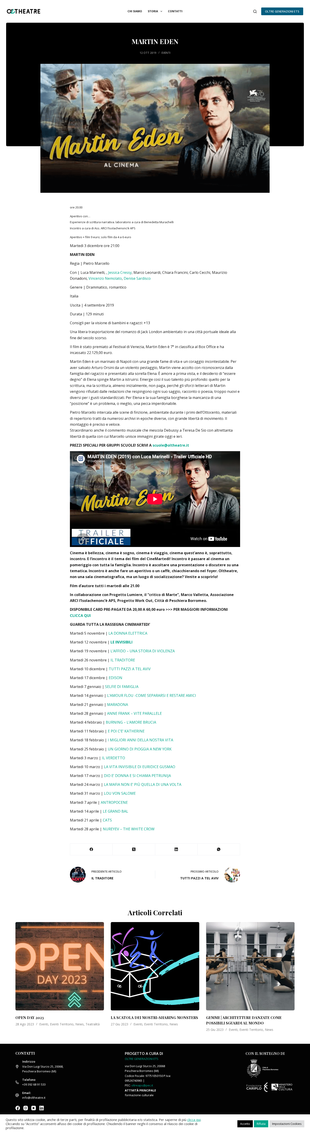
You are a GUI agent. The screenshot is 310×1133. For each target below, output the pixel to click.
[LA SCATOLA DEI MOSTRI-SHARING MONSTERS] (155, 966)
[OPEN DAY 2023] (59, 966)
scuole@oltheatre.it (171, 445)
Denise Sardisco (137, 278)
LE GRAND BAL (115, 811)
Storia (153, 11)
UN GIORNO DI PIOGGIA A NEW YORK (140, 749)
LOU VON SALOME (120, 793)
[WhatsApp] (219, 849)
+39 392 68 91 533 (34, 1084)
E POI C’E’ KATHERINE (126, 731)
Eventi (166, 53)
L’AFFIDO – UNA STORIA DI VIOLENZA (143, 650)
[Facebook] (91, 849)
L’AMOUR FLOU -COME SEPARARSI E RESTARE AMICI (151, 695)
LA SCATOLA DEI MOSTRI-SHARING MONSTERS (154, 1017)
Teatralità (93, 1024)
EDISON (115, 677)
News (79, 1024)
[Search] (255, 11)
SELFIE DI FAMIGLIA (121, 686)
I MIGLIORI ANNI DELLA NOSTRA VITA (140, 739)
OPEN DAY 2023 (29, 1017)
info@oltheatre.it (33, 1098)
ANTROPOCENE (114, 802)
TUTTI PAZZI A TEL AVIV (130, 668)
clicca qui (194, 1119)
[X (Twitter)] (134, 849)
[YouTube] (33, 1108)
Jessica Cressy (120, 272)
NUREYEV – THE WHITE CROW (129, 828)
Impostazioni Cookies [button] (287, 1124)
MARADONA (117, 704)
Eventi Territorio (62, 1024)
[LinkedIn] (176, 849)
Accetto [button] (245, 1124)
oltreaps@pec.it (142, 1085)
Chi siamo (135, 11)
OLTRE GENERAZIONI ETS (282, 11)
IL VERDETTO (113, 757)
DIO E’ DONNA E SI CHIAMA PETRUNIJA (137, 775)
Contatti (175, 11)
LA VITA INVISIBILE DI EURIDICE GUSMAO (140, 766)
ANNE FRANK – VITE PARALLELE (134, 713)
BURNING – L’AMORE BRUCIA (131, 722)
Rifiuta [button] (261, 1124)
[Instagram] (25, 1108)
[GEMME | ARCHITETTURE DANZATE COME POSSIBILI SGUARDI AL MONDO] (250, 966)
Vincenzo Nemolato (105, 278)
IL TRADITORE (123, 660)
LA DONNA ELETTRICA (127, 633)
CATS (107, 820)
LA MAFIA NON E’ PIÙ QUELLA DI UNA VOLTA (142, 784)
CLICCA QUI (81, 615)
